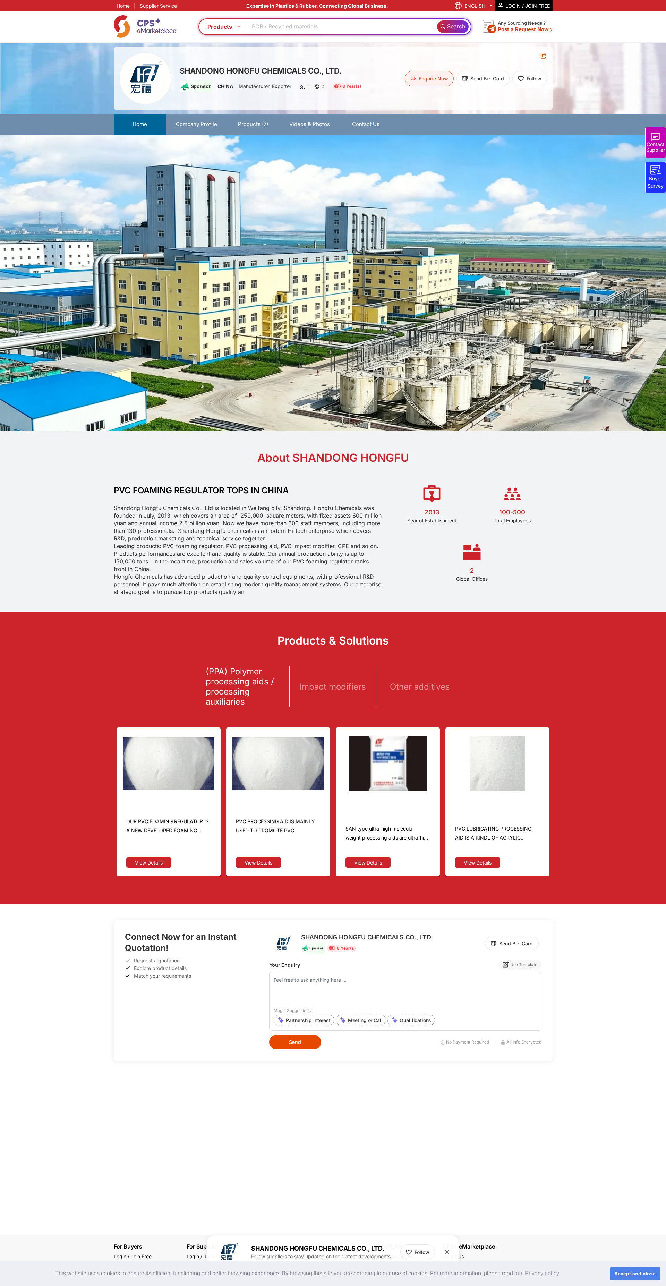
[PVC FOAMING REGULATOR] (168, 763)
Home (123, 6)
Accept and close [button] (635, 1273)
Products (253, 124)
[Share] (543, 55)
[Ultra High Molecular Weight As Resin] (388, 763)
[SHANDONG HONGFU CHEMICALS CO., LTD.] (145, 78)
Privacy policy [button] (542, 1273)
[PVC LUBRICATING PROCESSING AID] (497, 763)
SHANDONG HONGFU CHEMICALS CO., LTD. (261, 70)
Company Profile (196, 124)
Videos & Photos (309, 124)
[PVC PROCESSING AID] (278, 763)
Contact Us (365, 124)
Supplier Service (158, 6)
